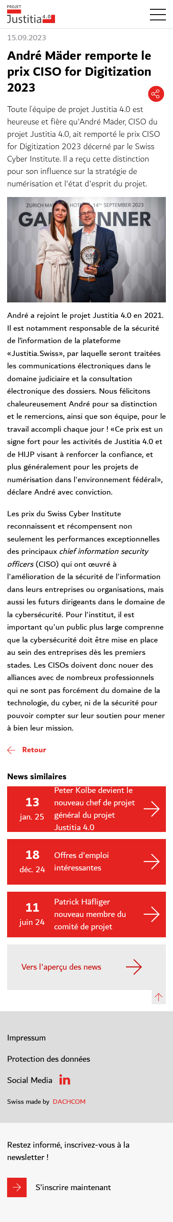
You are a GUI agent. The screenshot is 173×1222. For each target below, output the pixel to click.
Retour (34, 750)
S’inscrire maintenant (73, 1187)
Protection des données (48, 1059)
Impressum (26, 1038)
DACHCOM (69, 1101)
